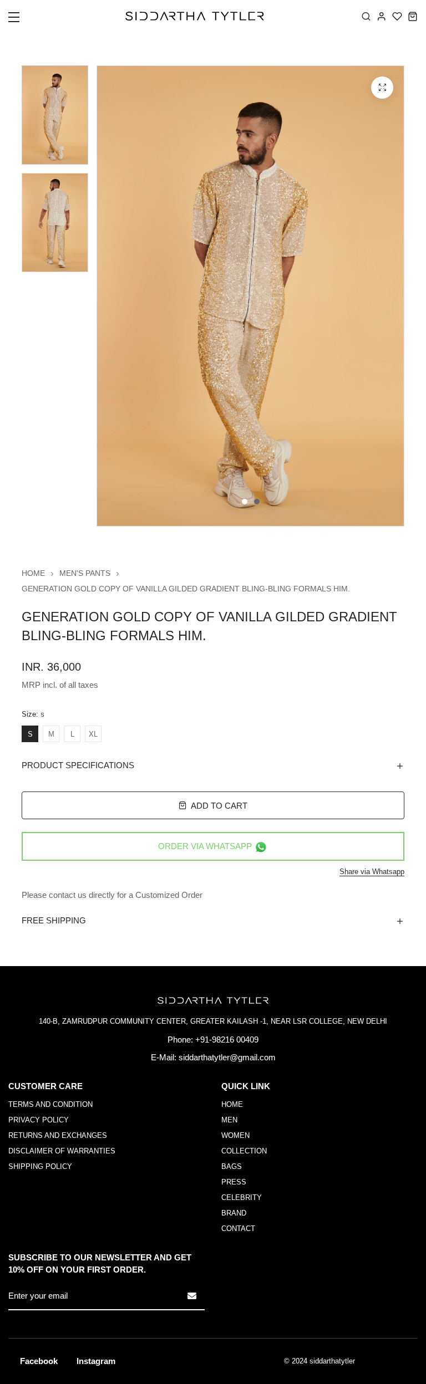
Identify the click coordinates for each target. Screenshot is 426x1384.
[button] (20, 20)
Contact (238, 1228)
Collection (244, 1151)
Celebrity (241, 1197)
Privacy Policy (38, 1120)
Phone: (180, 1039)
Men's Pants (84, 573)
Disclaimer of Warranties (61, 1151)
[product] (382, 87)
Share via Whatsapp (371, 871)
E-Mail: (163, 1057)
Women (235, 1135)
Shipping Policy (40, 1166)
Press (233, 1182)
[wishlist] (397, 16)
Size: (33, 714)
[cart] (413, 16)
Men (229, 1120)
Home (33, 573)
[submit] (192, 1295)
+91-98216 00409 (226, 1039)
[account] (382, 16)
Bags (231, 1166)
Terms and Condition (50, 1104)
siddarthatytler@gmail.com (227, 1057)
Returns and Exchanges (57, 1135)
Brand (233, 1213)
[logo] (194, 16)
